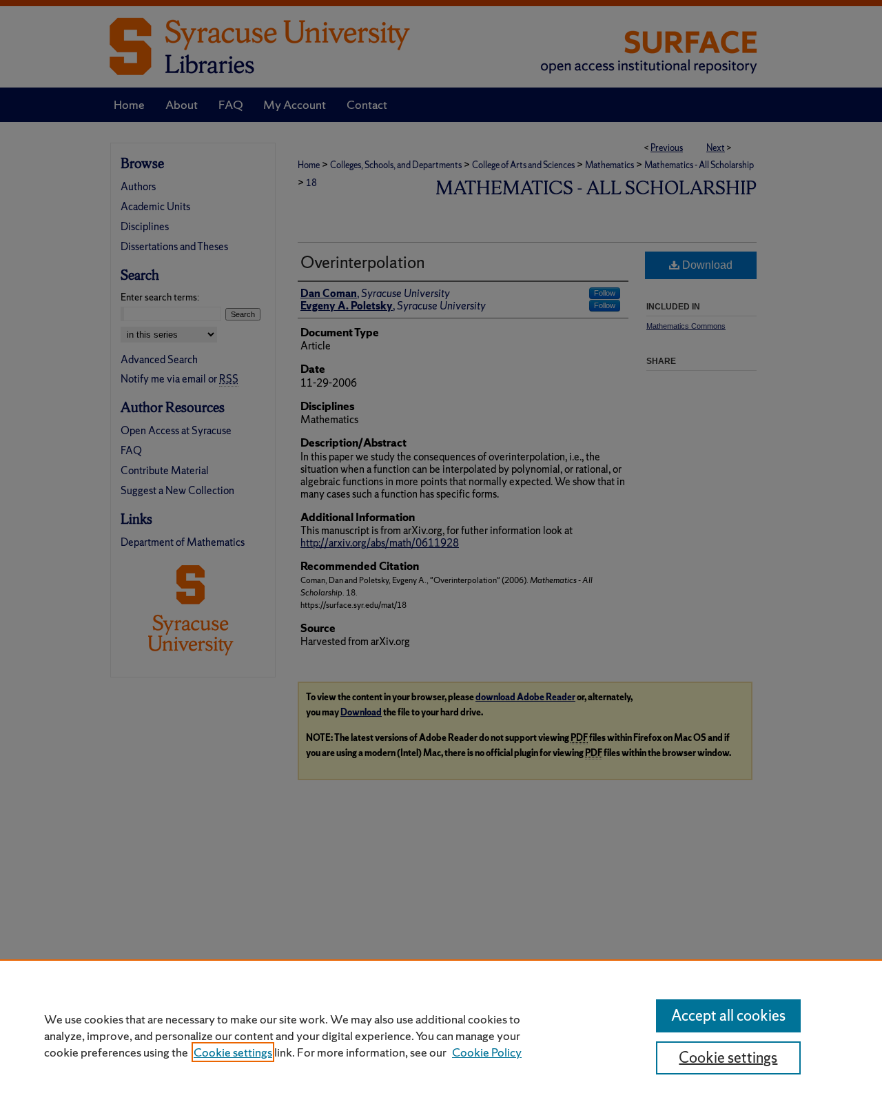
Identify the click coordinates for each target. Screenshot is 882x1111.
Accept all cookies (728, 1016)
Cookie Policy (487, 1052)
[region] (441, 1035)
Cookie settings (233, 1052)
